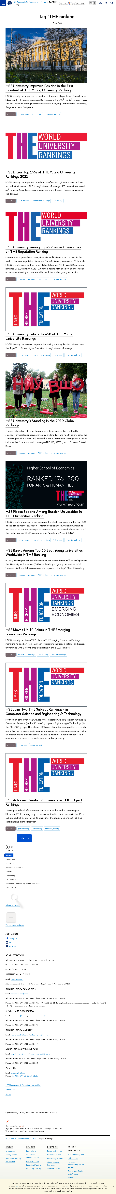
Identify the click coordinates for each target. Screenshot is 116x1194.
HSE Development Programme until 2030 (23, 883)
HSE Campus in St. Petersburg (17, 1138)
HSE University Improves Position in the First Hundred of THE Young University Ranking (39, 88)
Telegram (13, 938)
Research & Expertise (14, 867)
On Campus (11, 879)
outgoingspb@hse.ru (39, 1034)
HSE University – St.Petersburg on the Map (23, 1085)
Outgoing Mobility (33, 1168)
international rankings (41, 200)
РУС (90, 3)
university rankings (52, 114)
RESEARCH (52, 1147)
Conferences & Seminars (53, 1163)
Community (10, 875)
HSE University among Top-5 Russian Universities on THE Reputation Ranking (43, 249)
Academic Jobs (53, 1168)
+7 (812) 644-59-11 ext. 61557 (25, 1076)
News (34, 1138)
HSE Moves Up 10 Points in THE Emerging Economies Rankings (38, 632)
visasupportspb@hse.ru (40, 1054)
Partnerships (10, 1151)
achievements (23, 114)
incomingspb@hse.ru (19, 1034)
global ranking (23, 828)
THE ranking (37, 114)
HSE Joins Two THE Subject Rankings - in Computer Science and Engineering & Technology (43, 711)
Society (9, 871)
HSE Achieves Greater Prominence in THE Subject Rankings (44, 802)
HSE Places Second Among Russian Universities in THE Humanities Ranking (44, 513)
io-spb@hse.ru (17, 979)
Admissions (10, 859)
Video (70, 1177)
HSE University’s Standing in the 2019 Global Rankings (40, 423)
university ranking (52, 828)
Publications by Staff (76, 1154)
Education (10, 863)
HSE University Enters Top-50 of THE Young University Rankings (39, 336)
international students (41, 355)
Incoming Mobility (33, 1165)
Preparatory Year (32, 1161)
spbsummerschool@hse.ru (40, 1015)
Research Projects (54, 1155)
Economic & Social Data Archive (75, 1172)
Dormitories (11, 1089)
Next (24, 838)
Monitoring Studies (55, 1158)
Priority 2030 (11, 887)
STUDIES (30, 1147)
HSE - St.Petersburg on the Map (13, 1159)
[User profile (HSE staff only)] (106, 3)
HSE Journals (73, 1158)
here (18, 1186)
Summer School (32, 1157)
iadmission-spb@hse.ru (20, 993)
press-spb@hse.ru (18, 1073)
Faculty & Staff (11, 1155)
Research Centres (54, 1151)
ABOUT (9, 1147)
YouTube (12, 946)
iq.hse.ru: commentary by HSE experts (76, 1165)
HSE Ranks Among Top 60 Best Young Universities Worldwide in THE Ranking (44, 552)
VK (10, 942)
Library (8, 1094)
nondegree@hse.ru (19, 1015)
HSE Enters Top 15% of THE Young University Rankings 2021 (41, 174)
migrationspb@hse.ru (20, 1054)
